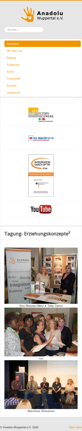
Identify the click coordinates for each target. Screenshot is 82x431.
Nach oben (75, 427)
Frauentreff (13, 78)
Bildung (11, 58)
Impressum (14, 92)
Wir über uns (14, 51)
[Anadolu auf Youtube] (41, 209)
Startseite (13, 44)
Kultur (10, 72)
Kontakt (11, 85)
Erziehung (13, 65)
